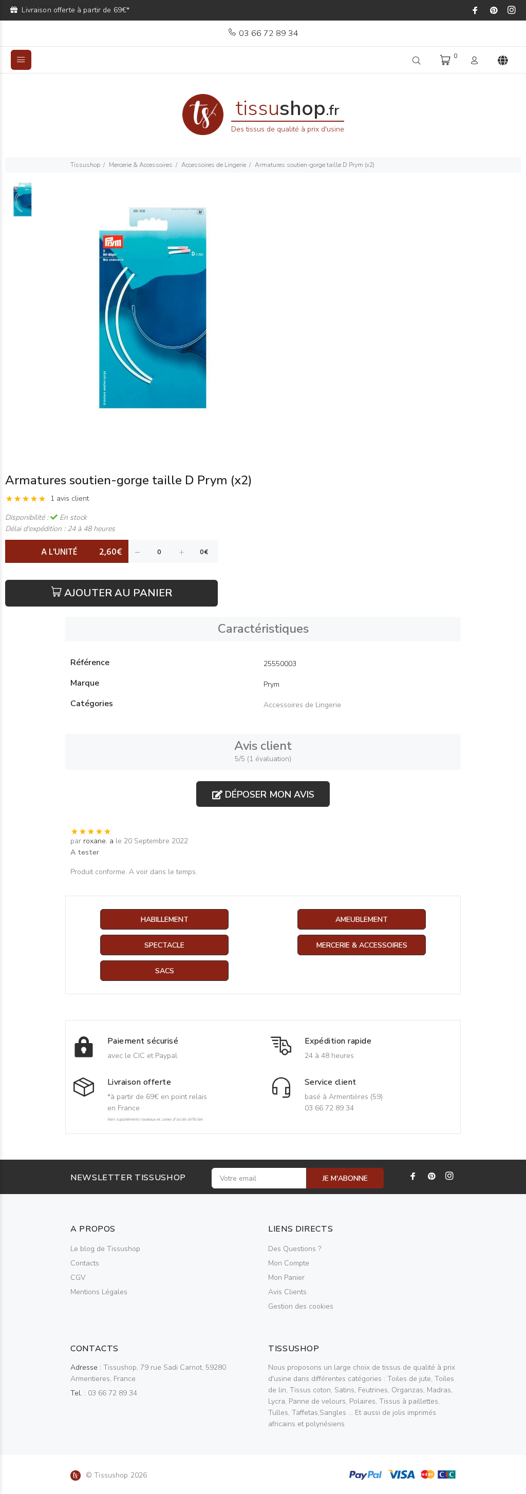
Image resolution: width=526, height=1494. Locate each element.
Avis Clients (287, 1292)
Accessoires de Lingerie (213, 165)
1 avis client (69, 498)
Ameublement (361, 919)
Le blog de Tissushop (105, 1249)
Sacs (164, 971)
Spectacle (164, 945)
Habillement (165, 919)
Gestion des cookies (300, 1306)
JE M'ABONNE (345, 1178)
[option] (22, 205)
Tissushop (85, 165)
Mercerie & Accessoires (141, 165)
